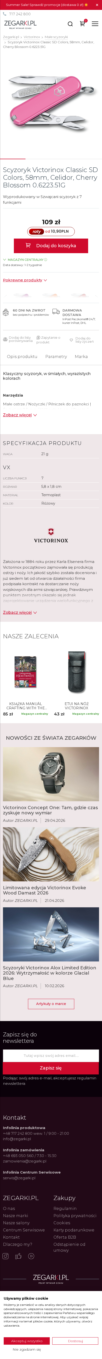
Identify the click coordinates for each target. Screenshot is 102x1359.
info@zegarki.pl (17, 1138)
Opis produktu (22, 356)
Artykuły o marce (51, 1004)
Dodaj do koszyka (55, 245)
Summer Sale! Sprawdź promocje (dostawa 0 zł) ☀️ (47, 5)
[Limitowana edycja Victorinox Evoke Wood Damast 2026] (51, 854)
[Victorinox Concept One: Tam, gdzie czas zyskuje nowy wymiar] (51, 774)
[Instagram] (5, 1256)
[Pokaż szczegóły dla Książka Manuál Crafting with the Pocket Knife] (25, 672)
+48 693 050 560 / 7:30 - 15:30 (29, 1155)
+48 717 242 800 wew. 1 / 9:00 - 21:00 (36, 1133)
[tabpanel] (51, 103)
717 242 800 (20, 14)
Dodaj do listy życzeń (85, 339)
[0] (82, 24)
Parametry (56, 356)
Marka (81, 356)
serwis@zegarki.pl (19, 1178)
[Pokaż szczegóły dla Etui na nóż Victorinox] (76, 672)
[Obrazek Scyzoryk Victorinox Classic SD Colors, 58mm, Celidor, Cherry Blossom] (51, 103)
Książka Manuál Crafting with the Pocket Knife (25, 706)
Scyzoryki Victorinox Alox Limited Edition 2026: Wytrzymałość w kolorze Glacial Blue (49, 973)
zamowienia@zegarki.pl (24, 1161)
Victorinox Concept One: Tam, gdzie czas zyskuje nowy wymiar (50, 810)
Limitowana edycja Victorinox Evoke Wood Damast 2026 (44, 890)
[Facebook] (18, 1256)
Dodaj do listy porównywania (21, 339)
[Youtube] (31, 1256)
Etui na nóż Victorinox (77, 706)
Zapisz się (51, 1068)
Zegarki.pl (11, 37)
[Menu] (95, 24)
